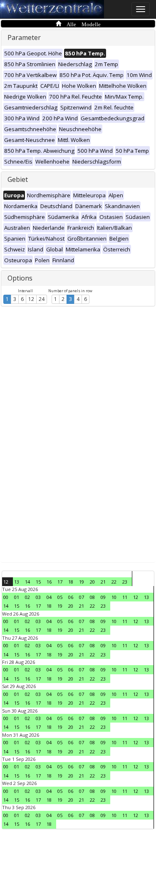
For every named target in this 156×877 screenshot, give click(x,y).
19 (81, 582)
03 (38, 597)
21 (103, 582)
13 (16, 582)
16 (49, 582)
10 (113, 597)
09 (103, 597)
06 (70, 597)
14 (27, 582)
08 (92, 597)
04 (49, 597)
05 (59, 597)
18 (70, 582)
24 (42, 299)
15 (38, 582)
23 (124, 582)
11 (124, 597)
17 (59, 582)
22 (113, 582)
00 (5, 597)
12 (31, 299)
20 (92, 582)
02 (27, 597)
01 (16, 597)
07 (81, 597)
